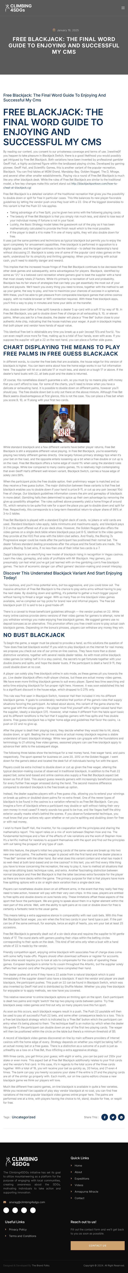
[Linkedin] (33, 1210)
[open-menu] (123, 8)
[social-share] (104, 1117)
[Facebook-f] (6, 1210)
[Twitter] (15, 1210)
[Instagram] (24, 1210)
